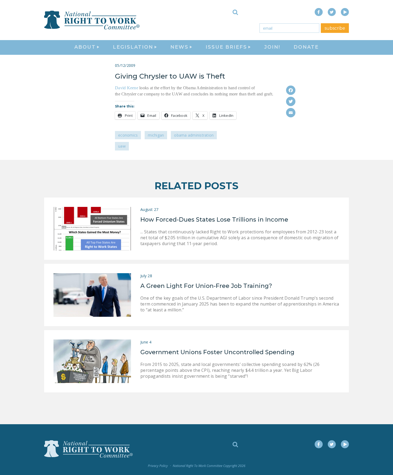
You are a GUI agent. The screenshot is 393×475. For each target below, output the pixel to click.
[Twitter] (290, 101)
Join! (272, 47)
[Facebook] (290, 90)
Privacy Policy (158, 466)
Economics (128, 135)
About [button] (85, 47)
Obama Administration (194, 135)
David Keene (126, 88)
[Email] (290, 112)
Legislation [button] (133, 47)
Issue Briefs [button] (226, 47)
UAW (122, 146)
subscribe (335, 28)
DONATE (306, 47)
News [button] (179, 47)
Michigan (156, 135)
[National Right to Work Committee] (92, 20)
